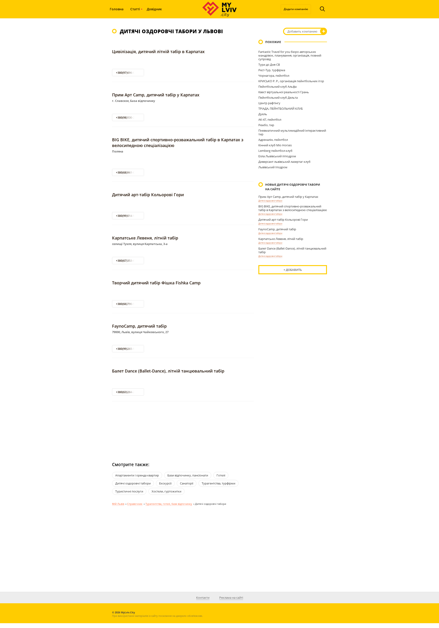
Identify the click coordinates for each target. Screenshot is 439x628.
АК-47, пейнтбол (269, 119)
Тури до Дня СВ (269, 65)
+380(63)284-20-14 (128, 392)
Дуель (262, 114)
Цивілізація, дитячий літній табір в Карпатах (158, 51)
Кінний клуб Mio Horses (275, 145)
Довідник (154, 9)
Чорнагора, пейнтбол (273, 75)
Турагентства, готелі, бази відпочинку (168, 504)
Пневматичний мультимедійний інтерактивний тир (292, 132)
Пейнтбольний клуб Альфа (277, 86)
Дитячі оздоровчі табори (270, 200)
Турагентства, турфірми (218, 483)
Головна (116, 9)
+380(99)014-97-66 (128, 216)
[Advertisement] (183, 427)
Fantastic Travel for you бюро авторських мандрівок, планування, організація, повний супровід (289, 55)
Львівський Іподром (272, 167)
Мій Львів (118, 504)
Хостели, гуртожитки (166, 491)
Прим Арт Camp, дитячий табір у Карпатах (155, 95)
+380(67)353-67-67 (128, 261)
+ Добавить (293, 270)
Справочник (134, 504)
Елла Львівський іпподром (277, 156)
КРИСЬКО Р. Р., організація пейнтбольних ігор (291, 81)
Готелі (221, 475)
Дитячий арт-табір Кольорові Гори (148, 194)
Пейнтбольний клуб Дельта (278, 97)
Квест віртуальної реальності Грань (283, 92)
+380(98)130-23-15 (128, 118)
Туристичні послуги (129, 491)
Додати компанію (296, 9)
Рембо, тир (266, 125)
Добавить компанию (302, 31)
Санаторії (186, 483)
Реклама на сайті (231, 597)
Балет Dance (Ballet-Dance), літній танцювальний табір (168, 371)
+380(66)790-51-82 (128, 304)
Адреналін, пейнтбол (273, 140)
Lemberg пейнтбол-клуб (275, 151)
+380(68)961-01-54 (128, 172)
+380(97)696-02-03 (128, 73)
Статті (135, 9)
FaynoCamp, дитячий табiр (139, 326)
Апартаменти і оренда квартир (137, 475)
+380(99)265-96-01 (128, 349)
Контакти (202, 597)
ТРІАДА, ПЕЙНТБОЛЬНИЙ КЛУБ (280, 108)
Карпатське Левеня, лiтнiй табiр (145, 238)
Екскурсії (165, 483)
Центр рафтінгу (269, 103)
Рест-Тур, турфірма (271, 70)
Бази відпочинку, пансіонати (187, 475)
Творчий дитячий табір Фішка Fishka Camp (156, 282)
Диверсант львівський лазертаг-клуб (284, 162)
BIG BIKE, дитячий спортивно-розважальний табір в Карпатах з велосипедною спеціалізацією (292, 208)
